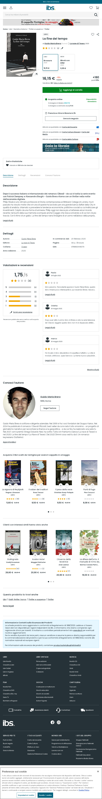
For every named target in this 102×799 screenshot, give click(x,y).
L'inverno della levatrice (64, 560)
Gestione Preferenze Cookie (37, 754)
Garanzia (31, 750)
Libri (4, 599)
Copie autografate (43, 668)
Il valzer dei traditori (38, 489)
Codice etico (56, 754)
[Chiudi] (98, 771)
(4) (29, 280)
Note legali (8, 606)
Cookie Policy (84, 790)
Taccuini (73, 687)
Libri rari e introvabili (43, 665)
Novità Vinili (74, 672)
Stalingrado (12, 559)
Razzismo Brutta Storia (84, 758)
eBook (5, 675)
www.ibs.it (77, 630)
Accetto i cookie (45, 795)
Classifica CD (75, 665)
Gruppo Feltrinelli (82, 740)
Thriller (51, 599)
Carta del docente (34, 740)
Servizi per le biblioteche (60, 740)
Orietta (54, 305)
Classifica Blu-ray (10, 694)
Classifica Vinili (75, 675)
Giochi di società (42, 694)
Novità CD (73, 661)
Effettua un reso (33, 747)
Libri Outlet (7, 668)
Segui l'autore (49, 408)
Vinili (71, 668)
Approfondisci (9, 442)
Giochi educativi (42, 690)
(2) (35, 306)
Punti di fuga (89, 489)
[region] (51, 783)
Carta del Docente (69, 127)
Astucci (72, 701)
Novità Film (7, 687)
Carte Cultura (32, 743)
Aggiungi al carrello (72, 90)
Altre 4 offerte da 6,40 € (63, 83)
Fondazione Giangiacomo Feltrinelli (86, 750)
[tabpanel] (21, 55)
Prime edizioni (41, 661)
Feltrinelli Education (83, 755)
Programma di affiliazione (62, 743)
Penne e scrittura (76, 694)
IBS (52, 83)
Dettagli (22, 175)
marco (54, 338)
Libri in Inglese (8, 672)
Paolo (53, 272)
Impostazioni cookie (26, 795)
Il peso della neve (63, 489)
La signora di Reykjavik (13, 489)
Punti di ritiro (7, 740)
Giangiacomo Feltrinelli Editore (85, 744)
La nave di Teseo (77, 43)
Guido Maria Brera (52, 43)
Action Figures (41, 701)
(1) (36, 296)
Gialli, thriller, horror (17, 599)
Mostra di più (93, 369)
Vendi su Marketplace (60, 747)
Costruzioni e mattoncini (45, 687)
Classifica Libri (8, 665)
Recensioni (35, 175)
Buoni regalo (8, 743)
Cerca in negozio (70, 118)
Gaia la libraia (8, 750)
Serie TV (6, 697)
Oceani (24, 247)
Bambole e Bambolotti (44, 697)
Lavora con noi (57, 750)
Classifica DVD (8, 690)
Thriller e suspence (37, 599)
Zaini (71, 697)
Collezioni (40, 672)
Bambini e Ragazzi (10, 701)
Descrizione (8, 175)
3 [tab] (53, 581)
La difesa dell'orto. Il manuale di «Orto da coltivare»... (89, 560)
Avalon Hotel (38, 559)
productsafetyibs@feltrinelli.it (67, 645)
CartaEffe (6, 747)
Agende (73, 690)
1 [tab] (21, 74)
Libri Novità (7, 661)
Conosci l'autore (52, 175)
